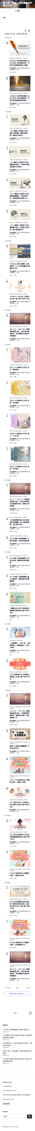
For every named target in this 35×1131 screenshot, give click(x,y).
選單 (18, 11)
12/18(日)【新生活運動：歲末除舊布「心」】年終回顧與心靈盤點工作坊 (20, 266)
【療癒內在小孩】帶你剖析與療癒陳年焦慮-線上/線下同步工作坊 (20, 610)
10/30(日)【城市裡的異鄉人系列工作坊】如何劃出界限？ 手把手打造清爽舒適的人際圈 (19, 63)
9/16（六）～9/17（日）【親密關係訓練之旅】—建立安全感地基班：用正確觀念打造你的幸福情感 (20, 972)
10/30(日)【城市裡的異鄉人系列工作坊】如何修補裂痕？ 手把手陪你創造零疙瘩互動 (19, 98)
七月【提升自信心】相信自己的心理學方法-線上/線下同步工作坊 (20, 804)
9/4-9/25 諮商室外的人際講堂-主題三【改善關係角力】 (19, 943)
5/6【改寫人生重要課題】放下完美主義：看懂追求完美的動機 (20, 560)
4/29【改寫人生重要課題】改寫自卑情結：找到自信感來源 (19, 539)
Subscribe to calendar (17, 993)
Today (17, 987)
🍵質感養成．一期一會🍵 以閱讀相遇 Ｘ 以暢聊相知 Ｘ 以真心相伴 (20, 645)
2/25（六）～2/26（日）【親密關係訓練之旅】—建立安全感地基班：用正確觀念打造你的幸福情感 (20, 332)
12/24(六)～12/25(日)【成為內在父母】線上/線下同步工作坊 (19, 297)
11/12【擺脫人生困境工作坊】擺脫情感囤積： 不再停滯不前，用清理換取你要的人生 (20, 196)
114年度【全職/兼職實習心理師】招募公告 (16, 1030)
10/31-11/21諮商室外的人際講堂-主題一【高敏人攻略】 (20, 781)
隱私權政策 (6, 1103)
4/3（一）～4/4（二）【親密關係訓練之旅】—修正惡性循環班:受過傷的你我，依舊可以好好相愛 (20, 502)
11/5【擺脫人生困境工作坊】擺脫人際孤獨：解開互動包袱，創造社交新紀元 (19, 133)
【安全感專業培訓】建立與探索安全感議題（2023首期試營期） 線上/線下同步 (19, 522)
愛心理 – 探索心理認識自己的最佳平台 (17, 4)
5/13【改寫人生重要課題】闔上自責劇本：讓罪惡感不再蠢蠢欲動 (19, 579)
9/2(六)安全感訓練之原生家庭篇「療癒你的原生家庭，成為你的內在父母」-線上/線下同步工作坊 (20, 905)
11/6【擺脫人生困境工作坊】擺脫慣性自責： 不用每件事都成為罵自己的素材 (19, 164)
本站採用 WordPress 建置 (10, 1127)
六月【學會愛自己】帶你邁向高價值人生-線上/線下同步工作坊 (20, 676)
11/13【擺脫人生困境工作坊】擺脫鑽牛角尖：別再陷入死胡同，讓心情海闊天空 (20, 227)
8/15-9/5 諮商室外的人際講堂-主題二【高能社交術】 (19, 874)
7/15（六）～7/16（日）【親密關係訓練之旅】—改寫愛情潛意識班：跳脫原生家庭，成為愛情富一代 (20, 714)
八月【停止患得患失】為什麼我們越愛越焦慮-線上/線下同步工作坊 (20, 837)
